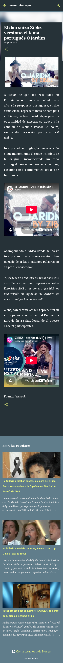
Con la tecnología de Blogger (33, 651)
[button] (6, 49)
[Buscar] (58, 5)
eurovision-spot (20, 5)
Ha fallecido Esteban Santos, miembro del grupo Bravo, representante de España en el (29, 486)
